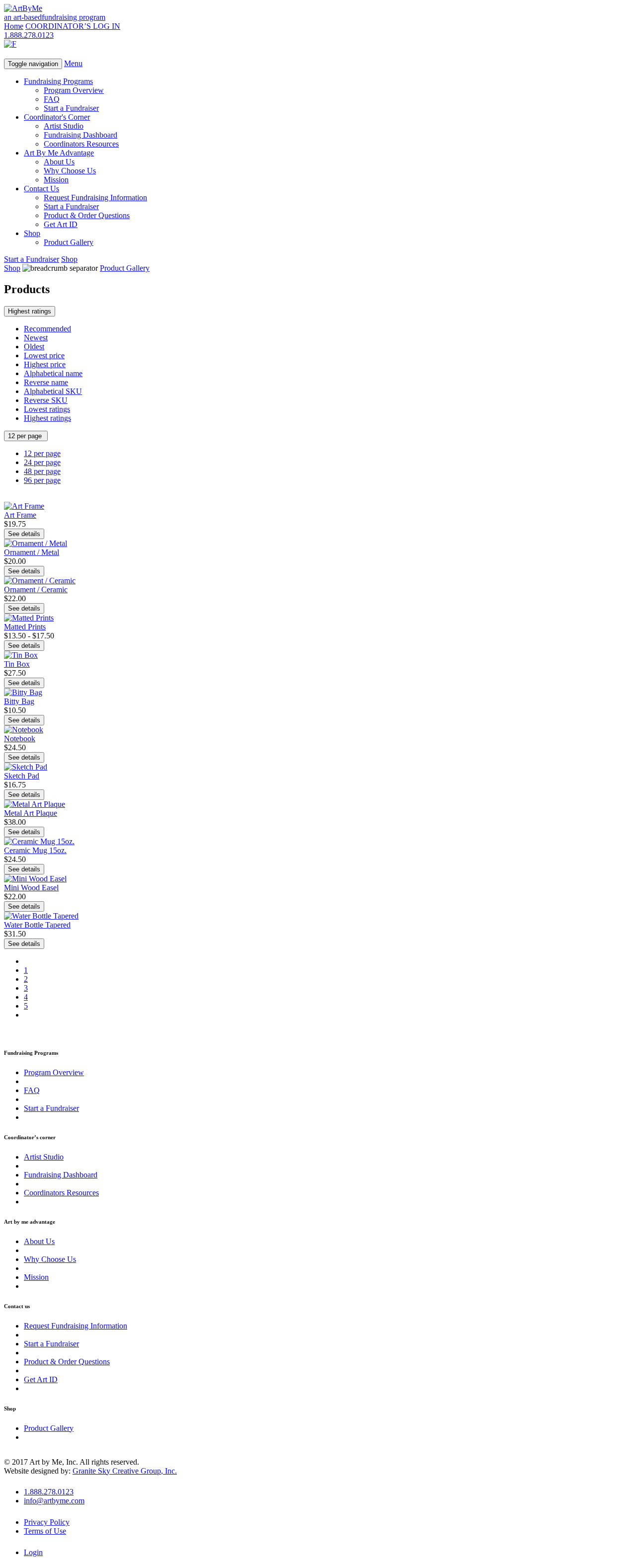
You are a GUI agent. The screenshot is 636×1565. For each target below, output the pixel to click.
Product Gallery (68, 242)
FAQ (52, 99)
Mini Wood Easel (31, 887)
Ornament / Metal (31, 552)
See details (24, 534)
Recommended (47, 328)
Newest (36, 337)
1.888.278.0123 (29, 35)
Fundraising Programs (58, 81)
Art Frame (20, 515)
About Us (59, 161)
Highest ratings (29, 311)
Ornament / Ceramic (36, 589)
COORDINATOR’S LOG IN (72, 26)
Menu (73, 63)
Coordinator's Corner (57, 117)
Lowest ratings (47, 409)
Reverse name (46, 382)
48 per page (42, 471)
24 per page (42, 462)
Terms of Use (45, 1531)
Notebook (19, 738)
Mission (56, 179)
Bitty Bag (19, 701)
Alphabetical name (53, 373)
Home (13, 26)
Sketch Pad (21, 776)
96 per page (42, 480)
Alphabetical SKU (53, 391)
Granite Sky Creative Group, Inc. (125, 1471)
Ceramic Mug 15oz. (35, 850)
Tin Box (17, 664)
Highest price (45, 364)
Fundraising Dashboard (80, 135)
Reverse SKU (46, 400)
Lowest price (44, 355)
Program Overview (74, 90)
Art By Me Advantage (59, 153)
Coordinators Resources (81, 144)
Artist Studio (63, 126)
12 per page (26, 436)
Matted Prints (25, 627)
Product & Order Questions (87, 215)
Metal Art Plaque (30, 813)
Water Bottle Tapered (37, 925)
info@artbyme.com (54, 1500)
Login (33, 1552)
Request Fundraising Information (95, 197)
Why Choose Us (70, 170)
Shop (32, 233)
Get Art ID (61, 224)
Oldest (34, 346)
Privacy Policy (47, 1522)
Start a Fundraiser (71, 108)
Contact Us (41, 188)
